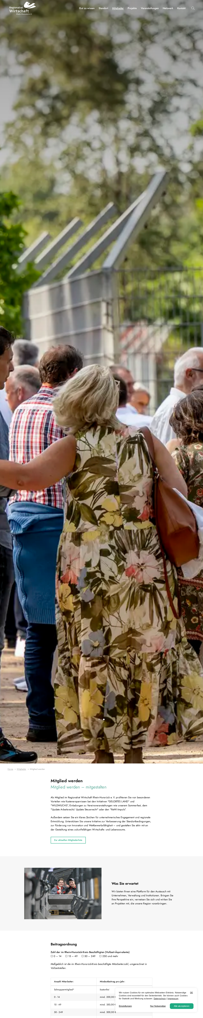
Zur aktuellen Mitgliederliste (68, 840)
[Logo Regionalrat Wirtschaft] (22, 8)
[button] (193, 8)
